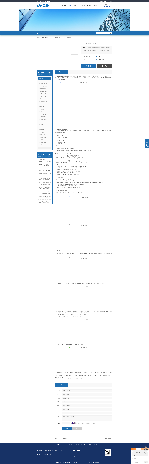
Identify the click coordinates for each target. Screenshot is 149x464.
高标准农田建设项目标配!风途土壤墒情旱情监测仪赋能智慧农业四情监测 (45, 197)
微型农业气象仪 (43, 88)
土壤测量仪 (42, 124)
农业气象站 (42, 139)
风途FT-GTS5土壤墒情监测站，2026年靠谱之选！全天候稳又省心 (45, 165)
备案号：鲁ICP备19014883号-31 (77, 462)
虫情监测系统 (42, 134)
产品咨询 (88, 66)
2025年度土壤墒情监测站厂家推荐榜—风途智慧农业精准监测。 (45, 202)
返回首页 (101, 1)
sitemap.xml (86, 462)
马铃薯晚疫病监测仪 (43, 101)
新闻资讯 (76, 5)
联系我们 (110, 1)
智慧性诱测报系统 (43, 114)
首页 (57, 5)
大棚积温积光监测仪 (43, 83)
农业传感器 (42, 144)
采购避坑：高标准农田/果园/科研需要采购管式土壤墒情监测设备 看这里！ (45, 179)
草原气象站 (42, 106)
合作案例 (83, 444)
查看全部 (44, 147)
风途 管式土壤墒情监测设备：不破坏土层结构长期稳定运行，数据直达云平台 (45, 188)
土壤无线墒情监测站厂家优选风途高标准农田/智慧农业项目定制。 (45, 169)
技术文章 (83, 5)
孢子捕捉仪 (42, 129)
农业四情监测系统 (43, 137)
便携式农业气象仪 (43, 91)
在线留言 (105, 1)
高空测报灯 (42, 109)
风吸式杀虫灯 (42, 132)
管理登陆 (98, 462)
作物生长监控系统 (43, 96)
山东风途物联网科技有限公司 (45, 1)
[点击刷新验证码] (74, 423)
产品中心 (70, 5)
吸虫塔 (41, 111)
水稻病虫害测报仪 (43, 119)
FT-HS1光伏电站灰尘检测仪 (107, 438)
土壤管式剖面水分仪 (43, 86)
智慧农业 (51, 37)
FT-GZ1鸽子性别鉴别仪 (62, 438)
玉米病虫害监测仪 (43, 121)
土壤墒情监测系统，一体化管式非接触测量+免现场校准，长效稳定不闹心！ (45, 160)
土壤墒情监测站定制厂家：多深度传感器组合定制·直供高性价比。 (45, 174)
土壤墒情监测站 (57, 37)
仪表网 (94, 462)
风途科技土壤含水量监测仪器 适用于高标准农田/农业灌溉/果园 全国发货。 (45, 192)
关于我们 (64, 5)
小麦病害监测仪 (43, 116)
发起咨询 (146, 462)
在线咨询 (77, 455)
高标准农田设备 (43, 98)
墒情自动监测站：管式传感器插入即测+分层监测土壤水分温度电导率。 (45, 183)
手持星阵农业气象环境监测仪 (45, 93)
